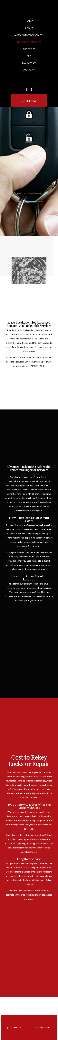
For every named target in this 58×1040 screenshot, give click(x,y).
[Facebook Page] (26, 89)
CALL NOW (29, 100)
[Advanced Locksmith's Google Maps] (31, 89)
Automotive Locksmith (29, 35)
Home (29, 21)
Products (29, 49)
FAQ (29, 56)
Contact (29, 70)
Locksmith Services (29, 42)
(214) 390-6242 (15, 1027)
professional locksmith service (38, 525)
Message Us (43, 1027)
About (29, 28)
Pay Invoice (29, 63)
